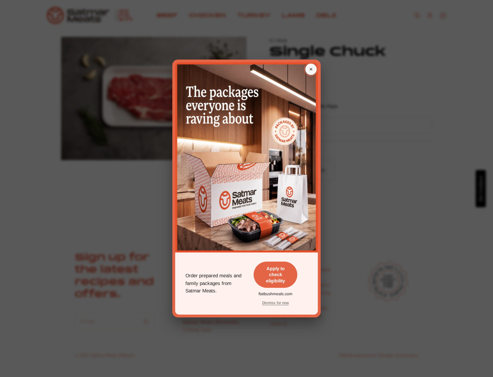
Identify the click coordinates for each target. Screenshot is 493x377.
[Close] (311, 69)
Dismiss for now (275, 303)
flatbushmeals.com (275, 294)
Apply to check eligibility (275, 274)
